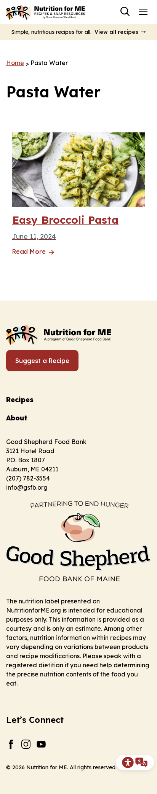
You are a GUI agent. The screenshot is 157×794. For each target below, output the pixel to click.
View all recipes (116, 32)
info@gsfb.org (27, 487)
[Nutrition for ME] (46, 12)
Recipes (20, 399)
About (16, 418)
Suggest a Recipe (42, 360)
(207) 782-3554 (28, 478)
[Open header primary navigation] (143, 11)
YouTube (41, 744)
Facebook (11, 744)
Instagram (26, 744)
